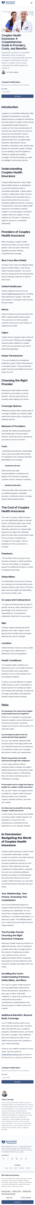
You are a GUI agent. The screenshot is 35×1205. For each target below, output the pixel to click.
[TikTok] (26, 1158)
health (28, 340)
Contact (28, 1168)
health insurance (14, 294)
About (16, 1168)
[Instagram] (12, 1158)
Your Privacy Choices (8, 1194)
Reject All (9, 1197)
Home (6, 1168)
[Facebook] (3, 1158)
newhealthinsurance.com (11, 1054)
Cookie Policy (26, 1191)
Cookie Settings (26, 1197)
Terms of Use (16, 1191)
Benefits (21, 1168)
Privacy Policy (6, 1191)
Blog (11, 1168)
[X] (8, 1158)
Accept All (17, 1202)
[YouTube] (21, 1158)
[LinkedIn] (17, 1158)
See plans (17, 96)
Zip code (4, 88)
